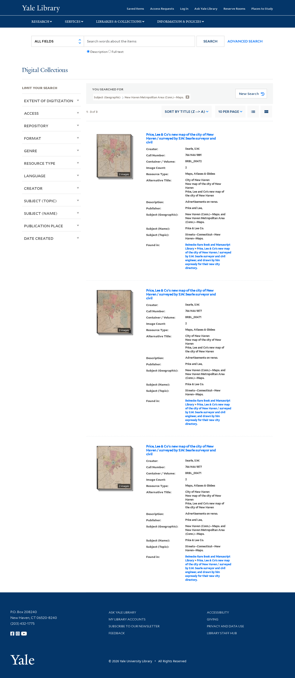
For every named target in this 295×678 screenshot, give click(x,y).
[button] (210, 41)
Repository (36, 125)
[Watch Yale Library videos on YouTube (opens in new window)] (24, 634)
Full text (118, 51)
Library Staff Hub (222, 633)
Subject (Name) (40, 213)
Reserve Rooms (234, 8)
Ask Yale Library (205, 8)
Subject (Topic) (40, 200)
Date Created (38, 238)
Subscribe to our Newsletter (134, 626)
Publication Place (43, 225)
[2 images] (114, 155)
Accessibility (218, 612)
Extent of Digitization (48, 100)
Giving (212, 619)
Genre (30, 150)
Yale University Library (41, 8)
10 (228, 112)
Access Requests (162, 8)
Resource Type (39, 163)
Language (35, 175)
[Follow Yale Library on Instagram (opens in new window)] (18, 634)
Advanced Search (245, 41)
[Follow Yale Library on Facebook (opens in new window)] (12, 634)
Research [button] (40, 21)
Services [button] (73, 21)
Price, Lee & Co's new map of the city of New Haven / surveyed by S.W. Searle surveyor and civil (181, 138)
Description (99, 51)
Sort (185, 112)
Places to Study (262, 8)
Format (32, 138)
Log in (184, 8)
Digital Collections (45, 70)
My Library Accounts (127, 619)
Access (31, 113)
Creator (33, 188)
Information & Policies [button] (179, 21)
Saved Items (135, 8)
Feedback (117, 633)
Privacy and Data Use (225, 626)
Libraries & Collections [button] (119, 21)
